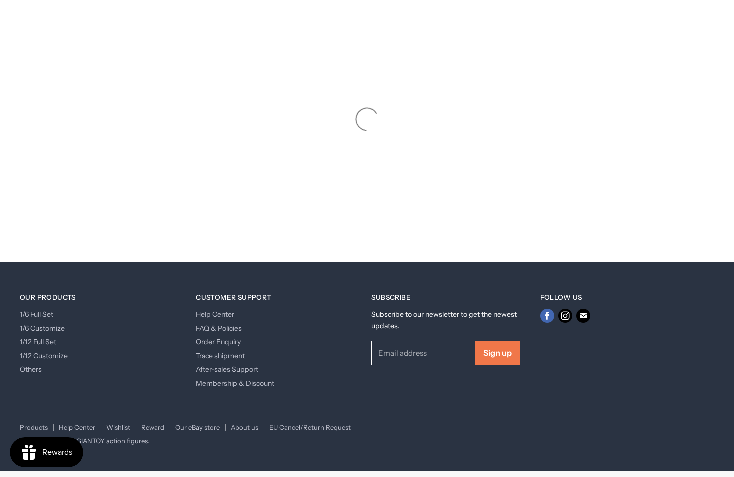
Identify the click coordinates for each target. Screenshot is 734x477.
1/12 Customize (44, 355)
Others (31, 369)
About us (244, 427)
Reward (152, 427)
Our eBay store (197, 427)
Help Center (215, 314)
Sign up (497, 353)
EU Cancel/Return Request (310, 427)
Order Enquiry (218, 341)
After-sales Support (227, 369)
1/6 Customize (42, 328)
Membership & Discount (235, 383)
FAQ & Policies (219, 328)
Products (34, 427)
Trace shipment (220, 355)
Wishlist (118, 427)
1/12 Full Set (38, 341)
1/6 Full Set (36, 314)
